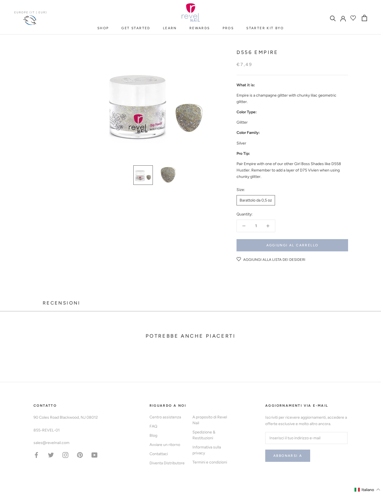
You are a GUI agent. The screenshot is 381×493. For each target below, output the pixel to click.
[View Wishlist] (353, 18)
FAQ (153, 426)
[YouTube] (94, 455)
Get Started (135, 28)
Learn (170, 28)
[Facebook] (36, 455)
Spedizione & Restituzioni (203, 435)
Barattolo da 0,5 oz (256, 200)
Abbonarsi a (287, 456)
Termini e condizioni (209, 462)
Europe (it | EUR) (30, 12)
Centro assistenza (165, 417)
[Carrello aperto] (364, 18)
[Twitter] (51, 455)
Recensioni (62, 303)
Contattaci (158, 454)
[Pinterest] (80, 455)
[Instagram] (65, 455)
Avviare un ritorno (164, 444)
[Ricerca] (333, 18)
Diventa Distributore (167, 463)
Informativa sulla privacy (206, 450)
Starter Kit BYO (265, 28)
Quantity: (245, 214)
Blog (153, 435)
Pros (228, 28)
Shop (103, 28)
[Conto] (343, 18)
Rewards (199, 28)
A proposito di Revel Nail (209, 420)
